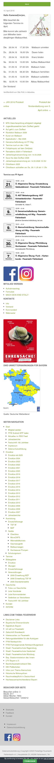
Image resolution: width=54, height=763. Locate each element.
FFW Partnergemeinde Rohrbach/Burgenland (24, 644)
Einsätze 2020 (14, 471)
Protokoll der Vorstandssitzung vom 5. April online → (39, 106)
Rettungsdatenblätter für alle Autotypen (22, 638)
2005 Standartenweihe (19, 581)
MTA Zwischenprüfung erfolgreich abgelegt (23, 123)
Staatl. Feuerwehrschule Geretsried (20, 651)
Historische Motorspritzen (16, 673)
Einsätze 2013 (14, 493)
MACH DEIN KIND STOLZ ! (17, 294)
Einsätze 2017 (14, 480)
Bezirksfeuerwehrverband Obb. (18, 663)
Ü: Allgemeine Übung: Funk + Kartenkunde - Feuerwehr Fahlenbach (32, 257)
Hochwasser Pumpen (19, 550)
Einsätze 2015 (14, 486)
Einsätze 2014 (14, 490)
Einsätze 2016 (14, 483)
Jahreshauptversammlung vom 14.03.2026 (23, 154)
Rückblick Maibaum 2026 (16, 132)
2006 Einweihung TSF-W (20, 578)
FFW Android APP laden (18, 433)
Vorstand (9, 306)
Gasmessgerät (16, 543)
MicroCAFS (15, 537)
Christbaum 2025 (13, 164)
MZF (12, 527)
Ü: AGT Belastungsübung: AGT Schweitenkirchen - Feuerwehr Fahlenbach (29, 198)
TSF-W (13, 524)
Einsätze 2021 (14, 467)
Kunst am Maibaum (14, 135)
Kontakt (9, 603)
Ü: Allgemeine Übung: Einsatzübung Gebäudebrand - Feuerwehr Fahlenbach (33, 185)
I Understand (30, 761)
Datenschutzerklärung (17, 448)
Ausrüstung (10, 518)
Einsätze (9, 452)
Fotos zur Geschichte (17, 588)
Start (8, 426)
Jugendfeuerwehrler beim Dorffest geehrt (22, 126)
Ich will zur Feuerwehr (15, 629)
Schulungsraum (14, 553)
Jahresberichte (14, 439)
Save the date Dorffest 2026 (17, 157)
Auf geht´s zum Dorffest (16, 129)
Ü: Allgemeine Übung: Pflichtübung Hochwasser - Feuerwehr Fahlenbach (31, 244)
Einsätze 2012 (14, 496)
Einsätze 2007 (14, 512)
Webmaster (10, 313)
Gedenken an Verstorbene (19, 597)
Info (7, 303)
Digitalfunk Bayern (13, 625)
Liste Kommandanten (17, 594)
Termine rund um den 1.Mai (17, 145)
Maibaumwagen (16, 546)
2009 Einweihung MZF (19, 575)
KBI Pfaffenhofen (13, 667)
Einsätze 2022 (14, 464)
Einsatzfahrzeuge (15, 521)
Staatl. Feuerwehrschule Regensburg (21, 648)
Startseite (10, 709)
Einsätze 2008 (14, 509)
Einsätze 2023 (14, 461)
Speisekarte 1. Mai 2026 (16, 138)
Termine (9, 556)
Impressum (12, 445)
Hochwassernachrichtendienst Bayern (21, 679)
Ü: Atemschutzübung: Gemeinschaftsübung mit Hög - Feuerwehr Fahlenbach (32, 230)
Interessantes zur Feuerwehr (18, 635)
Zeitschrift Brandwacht (15, 632)
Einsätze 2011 (14, 499)
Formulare (10, 291)
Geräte (11, 531)
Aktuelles (30, 92)
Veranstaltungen (14, 572)
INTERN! (9, 607)
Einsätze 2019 (14, 474)
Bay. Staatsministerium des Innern (20, 657)
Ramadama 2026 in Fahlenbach (19, 151)
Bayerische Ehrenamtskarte (17, 622)
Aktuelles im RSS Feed (18, 436)
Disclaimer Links (13, 619)
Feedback (10, 712)
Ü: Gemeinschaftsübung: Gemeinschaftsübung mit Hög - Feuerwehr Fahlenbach (30, 214)
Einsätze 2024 (14, 458)
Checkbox (14, 534)
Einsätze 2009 (14, 505)
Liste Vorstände (14, 591)
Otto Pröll (20, 92)
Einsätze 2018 (14, 477)
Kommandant (11, 309)
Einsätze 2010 (14, 502)
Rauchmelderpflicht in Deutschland (20, 676)
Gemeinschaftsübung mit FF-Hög (19, 142)
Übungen (11, 565)
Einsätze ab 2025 (15, 455)
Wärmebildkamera (17, 540)
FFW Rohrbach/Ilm (13, 641)
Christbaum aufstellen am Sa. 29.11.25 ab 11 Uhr (26, 167)
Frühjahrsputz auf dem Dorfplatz (19, 148)
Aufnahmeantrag (12, 288)
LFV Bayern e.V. (13, 660)
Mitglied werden (14, 429)
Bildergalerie (11, 559)
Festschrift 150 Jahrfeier (18, 442)
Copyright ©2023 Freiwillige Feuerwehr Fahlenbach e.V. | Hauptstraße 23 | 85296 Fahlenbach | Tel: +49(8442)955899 (28, 754)
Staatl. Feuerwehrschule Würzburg (20, 654)
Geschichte (10, 584)
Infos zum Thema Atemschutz (18, 670)
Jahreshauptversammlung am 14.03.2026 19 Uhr (26, 161)
